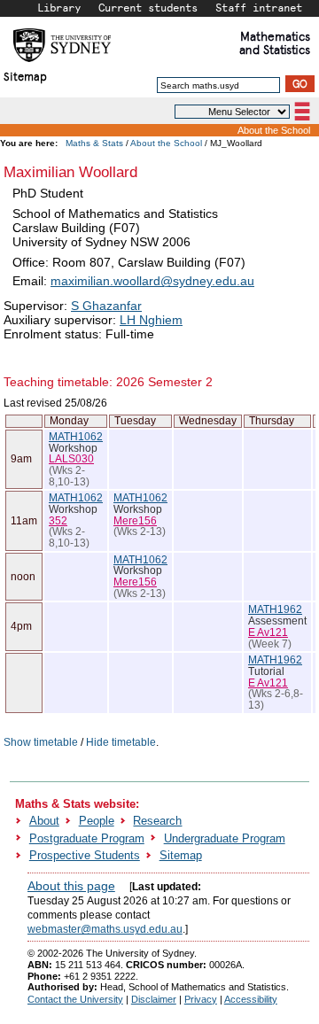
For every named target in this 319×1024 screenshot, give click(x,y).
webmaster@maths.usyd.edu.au (105, 929)
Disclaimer (153, 999)
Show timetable (41, 742)
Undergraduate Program (224, 838)
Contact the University (75, 999)
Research (157, 820)
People (96, 820)
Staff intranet (258, 7)
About (44, 820)
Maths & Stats (94, 143)
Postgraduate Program (86, 838)
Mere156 (135, 521)
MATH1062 (76, 436)
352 (58, 521)
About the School (273, 130)
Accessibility (250, 999)
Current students (148, 7)
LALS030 (71, 459)
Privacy (200, 999)
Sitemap (25, 75)
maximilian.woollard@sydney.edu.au (152, 281)
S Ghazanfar (106, 306)
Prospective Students (84, 855)
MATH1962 (275, 609)
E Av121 (268, 632)
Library (59, 7)
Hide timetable (121, 742)
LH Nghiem (151, 320)
